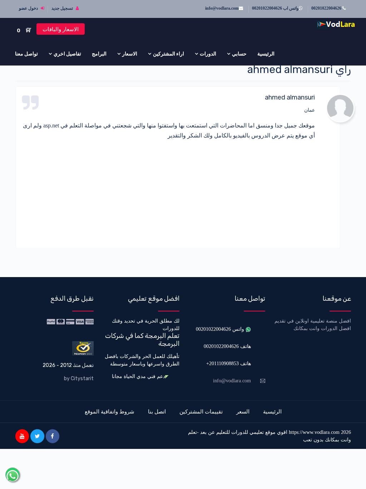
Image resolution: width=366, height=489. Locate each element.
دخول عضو (29, 8)
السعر (242, 411)
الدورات (208, 53)
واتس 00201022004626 (221, 329)
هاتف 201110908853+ (228, 363)
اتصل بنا (157, 411)
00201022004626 (326, 8)
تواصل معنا (26, 53)
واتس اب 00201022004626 (275, 8)
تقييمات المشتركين (201, 411)
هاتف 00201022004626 (227, 346)
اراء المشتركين (168, 53)
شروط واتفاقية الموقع (109, 411)
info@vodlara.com (222, 8)
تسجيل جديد (62, 8)
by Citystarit (79, 379)
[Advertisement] (169, 191)
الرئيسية (265, 53)
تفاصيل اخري (67, 53)
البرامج (99, 53)
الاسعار (129, 53)
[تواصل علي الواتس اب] (12, 475)
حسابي (239, 53)
